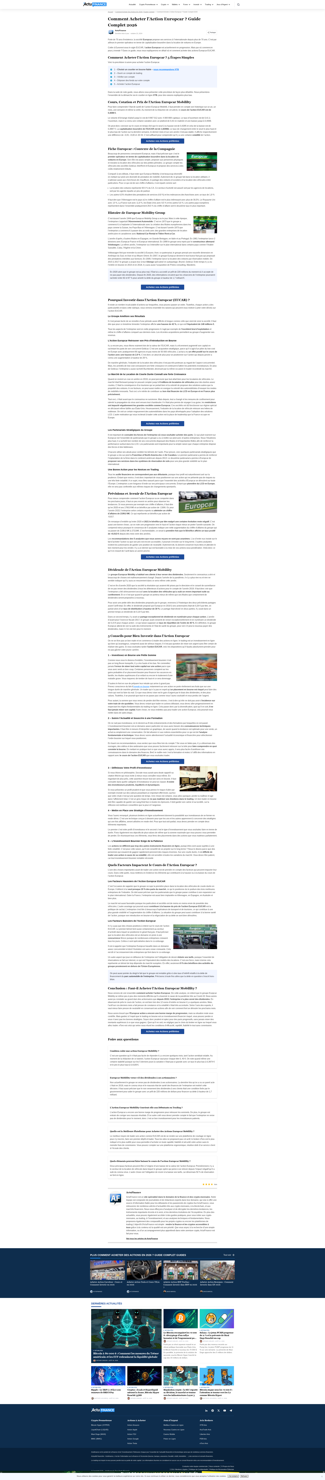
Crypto (163, 4)
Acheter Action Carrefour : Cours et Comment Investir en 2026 (106, 1283)
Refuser (244, 1476)
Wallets (175, 4)
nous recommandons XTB (166, 69)
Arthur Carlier (101, 1360)
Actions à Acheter (136, 1420)
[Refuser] (322, 1476)
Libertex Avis (205, 1434)
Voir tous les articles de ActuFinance (142, 1239)
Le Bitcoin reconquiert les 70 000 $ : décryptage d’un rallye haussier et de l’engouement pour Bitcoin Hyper (180, 1336)
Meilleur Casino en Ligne (173, 1425)
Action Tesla (132, 1443)
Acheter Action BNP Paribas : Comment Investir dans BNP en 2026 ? (180, 1285)
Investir (196, 4)
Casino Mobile (169, 1434)
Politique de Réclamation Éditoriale (222, 1469)
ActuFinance (133, 1192)
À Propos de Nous (227, 1466)
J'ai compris (233, 1476)
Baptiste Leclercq (101, 1398)
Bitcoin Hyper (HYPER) (100, 1425)
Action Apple (132, 1430)
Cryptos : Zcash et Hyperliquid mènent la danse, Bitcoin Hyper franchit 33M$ (143, 1392)
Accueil (110, 12)
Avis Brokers (206, 1420)
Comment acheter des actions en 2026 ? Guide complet (134, 12)
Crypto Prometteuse (147, 4)
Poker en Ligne (170, 1439)
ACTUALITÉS (98, 1350)
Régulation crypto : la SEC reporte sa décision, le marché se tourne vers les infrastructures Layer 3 (181, 1392)
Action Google (133, 1439)
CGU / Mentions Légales (179, 1469)
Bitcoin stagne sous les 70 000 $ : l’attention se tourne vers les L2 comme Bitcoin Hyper (216, 1392)
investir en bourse (141, 686)
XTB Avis (203, 1425)
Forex (185, 4)
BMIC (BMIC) (96, 1439)
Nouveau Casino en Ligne (174, 1430)
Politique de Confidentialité (198, 1469)
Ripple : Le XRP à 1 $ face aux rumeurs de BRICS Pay (106, 1391)
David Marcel (171, 1291)
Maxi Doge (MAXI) (98, 1434)
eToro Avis (204, 1443)
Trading (208, 4)
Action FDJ (131, 1434)
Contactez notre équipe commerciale (195, 1466)
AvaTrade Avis (205, 1430)
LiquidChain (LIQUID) (99, 1430)
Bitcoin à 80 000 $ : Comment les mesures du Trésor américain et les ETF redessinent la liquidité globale (126, 1355)
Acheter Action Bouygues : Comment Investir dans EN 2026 (216, 1283)
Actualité (132, 4)
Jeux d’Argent (222, 4)
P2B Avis (203, 1439)
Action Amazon (133, 1425)
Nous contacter (214, 1466)
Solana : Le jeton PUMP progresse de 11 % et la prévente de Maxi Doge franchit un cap (216, 1335)
